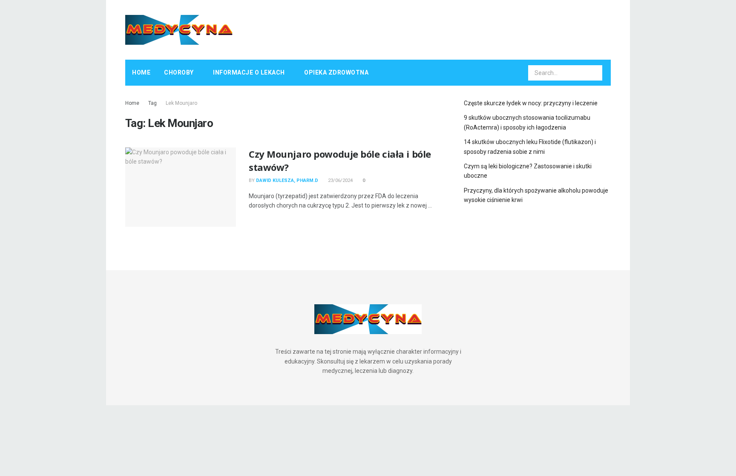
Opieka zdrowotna (336, 72)
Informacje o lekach (249, 72)
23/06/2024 (340, 180)
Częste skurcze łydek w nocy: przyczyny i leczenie (531, 103)
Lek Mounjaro (181, 103)
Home (141, 72)
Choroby (179, 72)
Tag (152, 103)
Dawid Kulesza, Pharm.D (287, 180)
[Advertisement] (456, 28)
